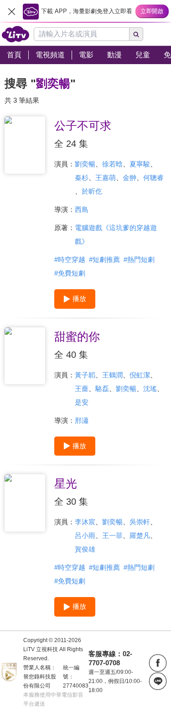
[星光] (25, 503)
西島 (81, 209)
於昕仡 (92, 191)
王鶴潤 (112, 375)
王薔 (81, 388)
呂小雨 (85, 535)
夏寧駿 (140, 164)
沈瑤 (150, 388)
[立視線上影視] (15, 34)
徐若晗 (112, 164)
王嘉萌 (105, 177)
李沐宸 (85, 522)
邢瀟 (81, 420)
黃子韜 (85, 375)
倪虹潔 (140, 375)
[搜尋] (136, 34)
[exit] (11, 11)
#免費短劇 (69, 273)
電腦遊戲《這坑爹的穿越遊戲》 (116, 234)
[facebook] (158, 663)
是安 (81, 402)
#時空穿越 (69, 259)
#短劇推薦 (104, 259)
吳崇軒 (140, 522)
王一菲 (112, 535)
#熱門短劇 (139, 259)
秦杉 (81, 177)
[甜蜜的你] (25, 356)
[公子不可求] (25, 145)
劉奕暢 (85, 164)
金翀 (129, 177)
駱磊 (102, 388)
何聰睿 (153, 177)
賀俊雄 (85, 549)
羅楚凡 (140, 535)
